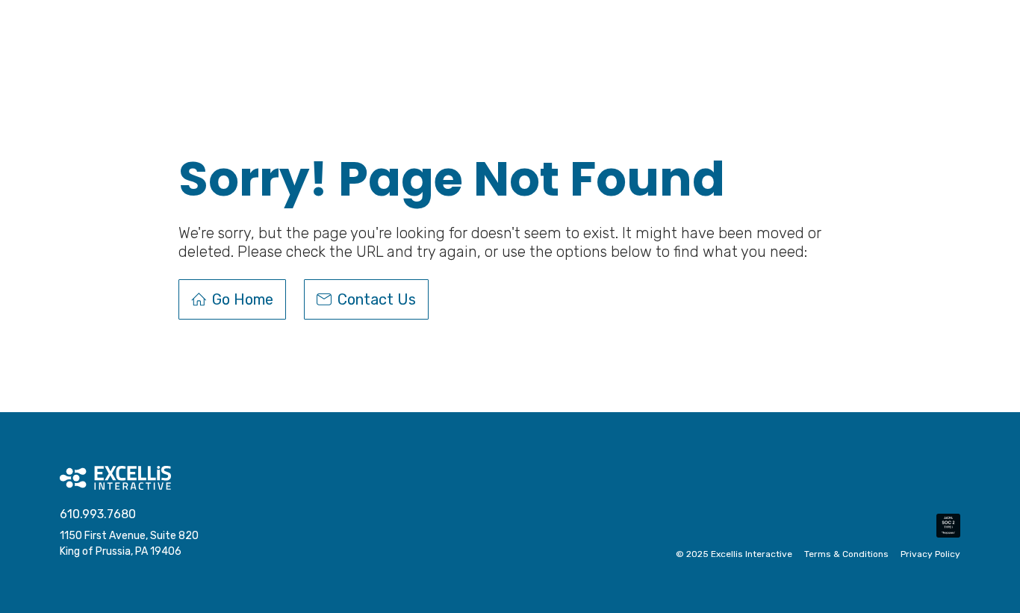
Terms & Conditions (846, 554)
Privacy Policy (930, 554)
